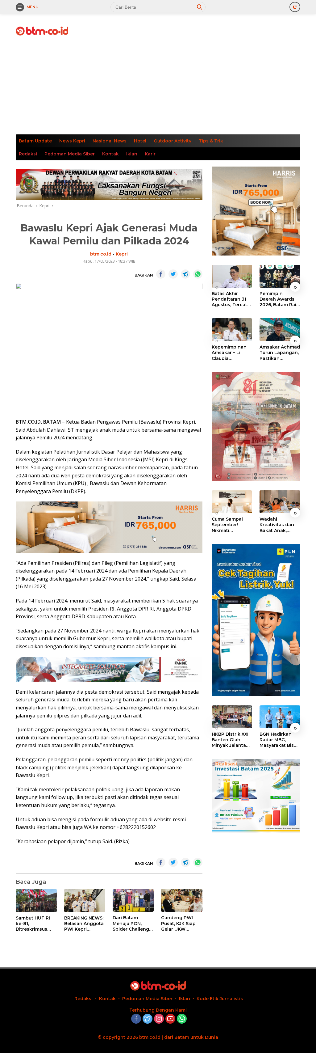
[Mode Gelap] (294, 7)
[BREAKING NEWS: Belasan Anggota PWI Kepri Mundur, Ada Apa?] (84, 900)
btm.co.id (100, 254)
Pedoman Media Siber (69, 154)
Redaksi (28, 154)
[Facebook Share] (160, 274)
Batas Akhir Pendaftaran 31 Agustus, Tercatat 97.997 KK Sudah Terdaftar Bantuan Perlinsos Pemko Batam (232, 299)
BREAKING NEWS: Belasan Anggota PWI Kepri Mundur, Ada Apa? (84, 923)
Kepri (122, 254)
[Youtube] (170, 1019)
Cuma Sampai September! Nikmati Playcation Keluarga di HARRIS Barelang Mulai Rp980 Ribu (232, 524)
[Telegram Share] (185, 274)
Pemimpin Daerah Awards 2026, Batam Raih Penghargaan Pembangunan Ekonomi (279, 299)
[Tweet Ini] (173, 274)
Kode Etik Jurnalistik (220, 998)
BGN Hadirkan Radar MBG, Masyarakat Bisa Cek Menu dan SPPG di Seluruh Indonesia (278, 739)
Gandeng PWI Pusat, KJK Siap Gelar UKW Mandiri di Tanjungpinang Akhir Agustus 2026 (179, 923)
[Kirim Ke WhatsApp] (197, 274)
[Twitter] (147, 1019)
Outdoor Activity (172, 141)
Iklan (131, 154)
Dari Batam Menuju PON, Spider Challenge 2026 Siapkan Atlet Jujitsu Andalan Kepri (132, 923)
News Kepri (72, 141)
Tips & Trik (211, 141)
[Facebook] (136, 1019)
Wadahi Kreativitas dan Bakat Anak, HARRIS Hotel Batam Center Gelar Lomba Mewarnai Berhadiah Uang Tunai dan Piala (278, 524)
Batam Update (35, 141)
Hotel (140, 141)
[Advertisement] (158, 88)
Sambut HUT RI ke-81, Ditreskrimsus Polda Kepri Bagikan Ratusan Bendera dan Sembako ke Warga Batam (35, 923)
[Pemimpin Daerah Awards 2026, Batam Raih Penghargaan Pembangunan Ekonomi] (280, 276)
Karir (150, 154)
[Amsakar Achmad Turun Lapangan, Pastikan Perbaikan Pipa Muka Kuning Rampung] (280, 329)
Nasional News (110, 141)
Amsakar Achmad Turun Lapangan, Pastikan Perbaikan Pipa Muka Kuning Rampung (280, 352)
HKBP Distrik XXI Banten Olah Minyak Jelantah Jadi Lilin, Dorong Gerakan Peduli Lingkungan (232, 739)
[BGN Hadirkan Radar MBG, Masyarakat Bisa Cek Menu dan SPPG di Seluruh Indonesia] (280, 716)
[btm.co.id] (42, 30)
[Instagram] (159, 1019)
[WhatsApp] (182, 1019)
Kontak (110, 154)
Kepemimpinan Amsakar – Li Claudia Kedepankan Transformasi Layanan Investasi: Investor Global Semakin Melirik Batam (230, 352)
